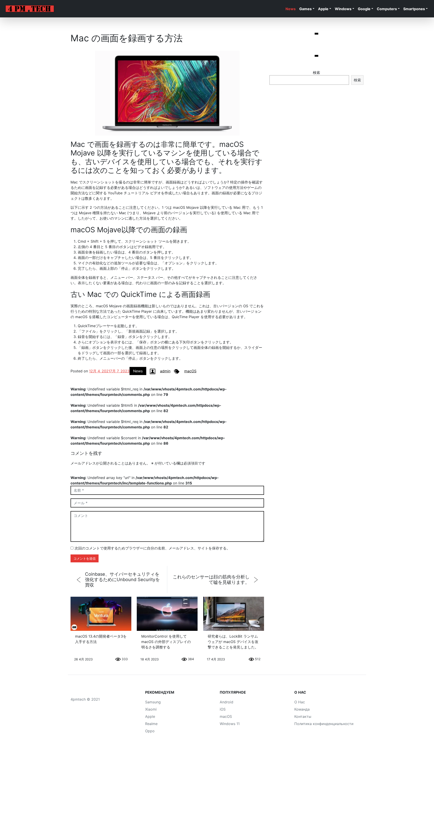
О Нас (299, 702)
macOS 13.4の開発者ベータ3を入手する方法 (101, 639)
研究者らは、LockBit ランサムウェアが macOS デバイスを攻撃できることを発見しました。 (233, 641)
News (290, 9)
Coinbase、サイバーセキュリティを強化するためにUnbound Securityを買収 (122, 579)
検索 (316, 72)
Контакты (302, 716)
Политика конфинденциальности (324, 723)
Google (364, 9)
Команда (302, 709)
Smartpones (414, 9)
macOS (190, 371)
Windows (343, 9)
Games (305, 9)
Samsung (153, 702)
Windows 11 (230, 723)
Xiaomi (151, 709)
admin (165, 371)
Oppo (150, 731)
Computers (387, 9)
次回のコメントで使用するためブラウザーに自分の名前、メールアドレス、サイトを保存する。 (152, 548)
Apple (323, 9)
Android (226, 702)
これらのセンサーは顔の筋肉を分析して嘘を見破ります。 (211, 579)
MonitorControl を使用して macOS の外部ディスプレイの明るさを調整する (166, 641)
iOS (223, 709)
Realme (151, 723)
